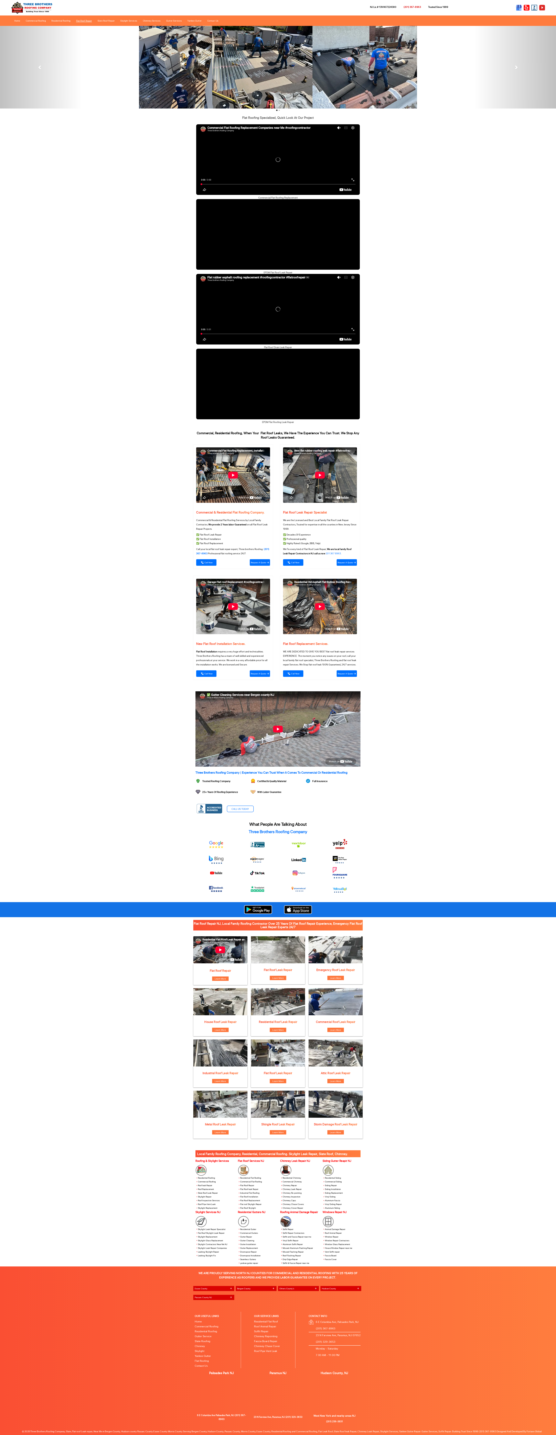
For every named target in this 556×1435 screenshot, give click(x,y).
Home (17, 20)
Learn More (220, 978)
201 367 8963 (333, 553)
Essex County (201, 1288)
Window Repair (331, 1236)
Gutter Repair (246, 1236)
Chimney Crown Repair (293, 1208)
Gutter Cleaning (247, 1240)
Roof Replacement (206, 1189)
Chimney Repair (290, 1185)
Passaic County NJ (203, 1297)
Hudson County (329, 1288)
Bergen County (244, 1288)
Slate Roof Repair (106, 20)
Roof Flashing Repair (292, 1255)
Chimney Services (152, 20)
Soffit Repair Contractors (293, 1233)
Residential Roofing (61, 20)
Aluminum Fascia (332, 1200)
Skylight (199, 1351)
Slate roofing (202, 1341)
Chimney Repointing (265, 1336)
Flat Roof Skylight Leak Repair (211, 1233)
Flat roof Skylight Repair (250, 1204)
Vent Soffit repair (332, 1251)
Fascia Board (330, 1255)
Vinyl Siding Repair (333, 1204)
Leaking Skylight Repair (208, 1251)
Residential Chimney (292, 1178)
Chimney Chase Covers (293, 1204)
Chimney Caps (289, 1200)
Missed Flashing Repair (293, 1251)
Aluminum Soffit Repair (293, 1244)
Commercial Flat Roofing (251, 1181)
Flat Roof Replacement (250, 1200)
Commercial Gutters (249, 1233)
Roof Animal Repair (333, 1233)
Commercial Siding (333, 1181)
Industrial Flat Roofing (249, 1193)
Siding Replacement (334, 1193)
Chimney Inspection (291, 1196)
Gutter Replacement (249, 1248)
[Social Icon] (257, 844)
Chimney (200, 1346)
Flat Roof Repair (84, 20)
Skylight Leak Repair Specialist (212, 1229)
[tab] (213, 1288)
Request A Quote (258, 562)
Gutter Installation (248, 1244)
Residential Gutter (248, 1229)
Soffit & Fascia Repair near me (296, 1263)
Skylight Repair (205, 1196)
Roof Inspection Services (209, 1200)
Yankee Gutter (194, 20)
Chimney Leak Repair (292, 1189)
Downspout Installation (250, 1255)
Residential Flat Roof (266, 1321)
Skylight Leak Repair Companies (212, 1248)
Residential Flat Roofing (250, 1178)
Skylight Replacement (207, 1208)
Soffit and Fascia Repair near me (297, 1236)
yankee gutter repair (249, 1263)
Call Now (208, 562)
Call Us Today (240, 809)
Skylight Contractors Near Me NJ (212, 1244)
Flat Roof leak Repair (249, 1189)
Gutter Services (174, 20)
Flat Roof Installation (249, 1196)
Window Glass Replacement (337, 1244)
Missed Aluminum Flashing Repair (298, 1248)
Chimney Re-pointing (292, 1193)
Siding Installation (333, 1189)
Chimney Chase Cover (267, 1346)
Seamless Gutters (248, 1259)
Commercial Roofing (36, 20)
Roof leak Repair (205, 1185)
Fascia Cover (331, 1259)
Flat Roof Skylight (248, 1208)
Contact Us (212, 20)
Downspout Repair (248, 1251)
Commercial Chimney (292, 1181)
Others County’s (286, 1288)
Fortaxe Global (534, 1431)
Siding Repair (331, 1185)
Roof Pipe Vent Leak (207, 1204)
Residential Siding (333, 1178)
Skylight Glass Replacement (210, 1240)
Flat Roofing (202, 1361)
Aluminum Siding (332, 1208)
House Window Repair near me (338, 1248)
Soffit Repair (288, 1229)
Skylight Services (128, 20)
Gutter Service (203, 1336)
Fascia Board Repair (265, 1341)
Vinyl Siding (330, 1196)
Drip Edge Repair (290, 1259)
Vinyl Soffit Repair (291, 1240)
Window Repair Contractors (337, 1240)
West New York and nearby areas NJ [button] (334, 1415)
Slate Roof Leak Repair (208, 1193)
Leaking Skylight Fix (207, 1255)
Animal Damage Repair (335, 1229)
